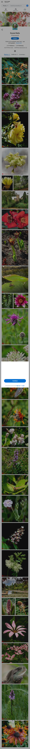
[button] (15, 381)
